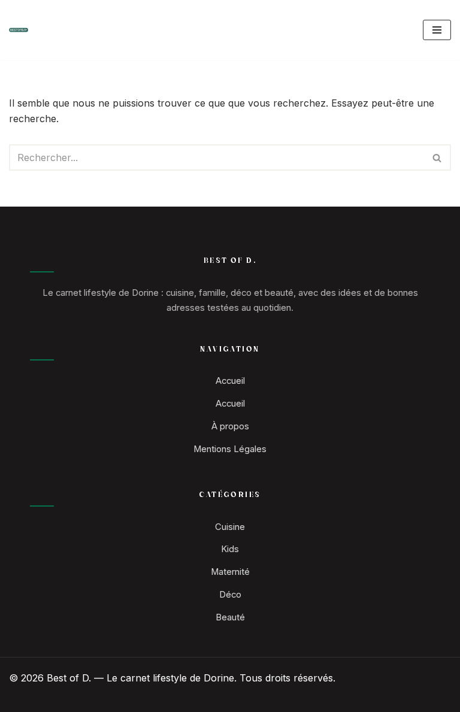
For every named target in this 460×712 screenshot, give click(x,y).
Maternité (230, 571)
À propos (230, 426)
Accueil (230, 380)
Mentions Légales (230, 449)
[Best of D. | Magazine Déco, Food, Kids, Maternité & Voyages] (18, 30)
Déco (230, 594)
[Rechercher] (437, 157)
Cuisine (230, 527)
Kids (230, 549)
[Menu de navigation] (437, 30)
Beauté (230, 617)
